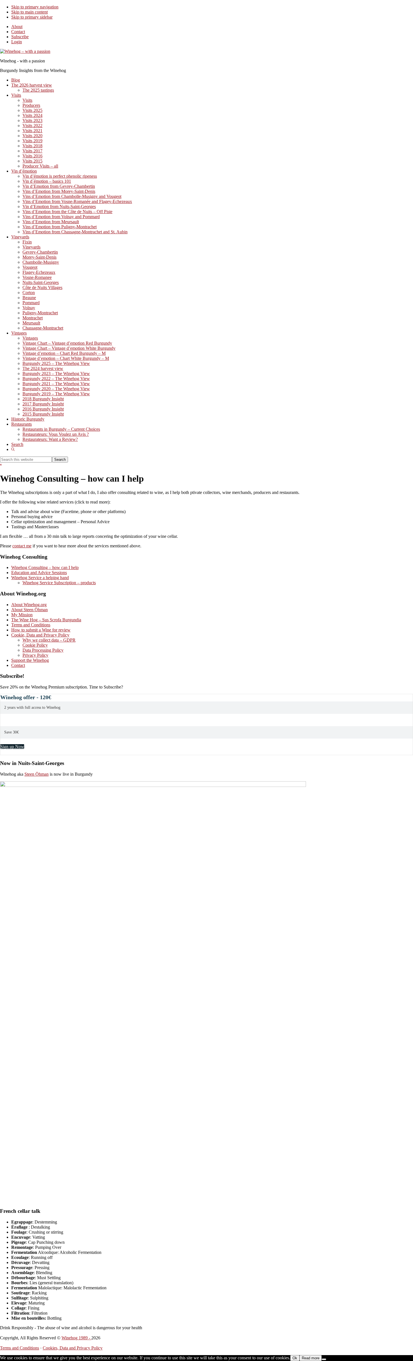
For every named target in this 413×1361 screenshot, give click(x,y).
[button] (13, 449)
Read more (310, 1358)
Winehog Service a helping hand (40, 577)
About (16, 26)
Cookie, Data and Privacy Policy (40, 635)
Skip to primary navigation (34, 6)
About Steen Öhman (29, 609)
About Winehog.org (29, 604)
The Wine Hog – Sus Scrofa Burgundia (46, 619)
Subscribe (20, 36)
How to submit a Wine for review (41, 630)
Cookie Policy (35, 645)
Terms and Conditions (30, 624)
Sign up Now (12, 746)
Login (16, 41)
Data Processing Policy (42, 650)
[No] (324, 1359)
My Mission (22, 614)
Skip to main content (29, 12)
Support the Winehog (30, 660)
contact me (21, 545)
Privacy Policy (35, 655)
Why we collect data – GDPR (49, 640)
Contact (18, 31)
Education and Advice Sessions (39, 572)
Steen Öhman (36, 774)
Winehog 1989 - (76, 1337)
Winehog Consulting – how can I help (45, 567)
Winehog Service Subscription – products (59, 582)
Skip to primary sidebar (32, 17)
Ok (294, 1358)
